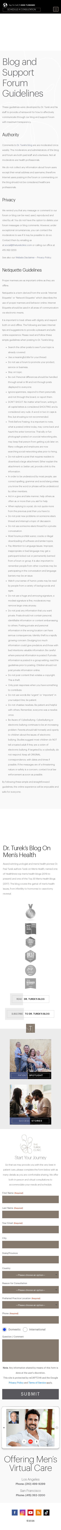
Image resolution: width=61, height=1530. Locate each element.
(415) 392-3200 (35, 1495)
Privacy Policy (16, 1383)
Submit (30, 1394)
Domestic (14, 1329)
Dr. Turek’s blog (24, 145)
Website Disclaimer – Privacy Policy (33, 258)
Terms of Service (37, 1383)
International (37, 1329)
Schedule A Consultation (21, 10)
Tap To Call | (22, 5)
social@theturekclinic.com (18, 245)
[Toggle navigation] (55, 9)
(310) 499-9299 (35, 1484)
